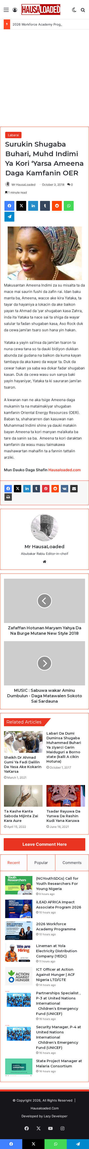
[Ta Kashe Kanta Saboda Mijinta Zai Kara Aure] (23, 796)
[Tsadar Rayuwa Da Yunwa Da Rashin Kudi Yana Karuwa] (65, 796)
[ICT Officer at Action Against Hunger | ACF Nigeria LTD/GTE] (18, 976)
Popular (41, 862)
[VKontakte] (64, 488)
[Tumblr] (36, 488)
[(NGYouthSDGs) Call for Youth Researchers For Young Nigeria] (18, 885)
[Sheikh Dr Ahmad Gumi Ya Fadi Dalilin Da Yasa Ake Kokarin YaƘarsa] (23, 742)
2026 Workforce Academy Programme (42, 24)
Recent (13, 862)
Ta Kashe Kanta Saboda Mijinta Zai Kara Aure (21, 816)
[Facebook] (8, 488)
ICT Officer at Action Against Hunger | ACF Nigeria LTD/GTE (55, 974)
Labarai (13, 135)
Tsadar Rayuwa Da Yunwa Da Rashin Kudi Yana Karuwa (63, 816)
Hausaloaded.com (64, 470)
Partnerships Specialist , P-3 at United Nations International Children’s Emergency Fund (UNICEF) (58, 1003)
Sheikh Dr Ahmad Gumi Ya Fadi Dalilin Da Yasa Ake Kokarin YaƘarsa (23, 764)
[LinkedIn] (27, 488)
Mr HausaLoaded (23, 184)
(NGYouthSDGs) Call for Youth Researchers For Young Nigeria (57, 883)
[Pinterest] (45, 488)
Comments (72, 862)
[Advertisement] (44, 76)
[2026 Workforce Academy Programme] (18, 931)
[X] (17, 488)
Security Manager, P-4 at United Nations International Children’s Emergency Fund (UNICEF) (58, 1037)
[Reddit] (55, 488)
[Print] (8, 497)
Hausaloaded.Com (45, 1108)
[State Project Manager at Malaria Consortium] (18, 1067)
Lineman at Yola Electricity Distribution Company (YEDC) (56, 951)
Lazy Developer (55, 1116)
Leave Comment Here (44, 844)
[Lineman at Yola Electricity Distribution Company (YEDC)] (18, 952)
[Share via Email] (74, 488)
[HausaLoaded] (41, 9)
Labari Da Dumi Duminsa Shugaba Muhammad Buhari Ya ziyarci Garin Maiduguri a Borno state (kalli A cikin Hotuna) (63, 747)
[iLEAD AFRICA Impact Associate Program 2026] (18, 909)
